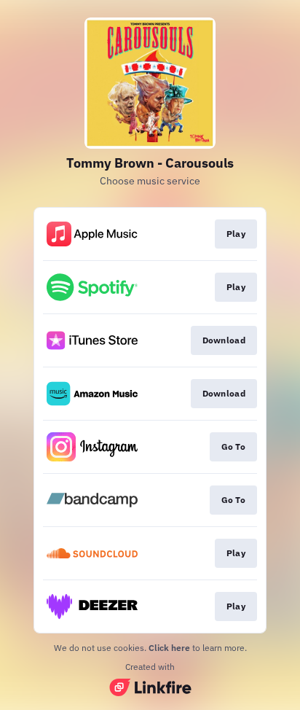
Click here (169, 647)
